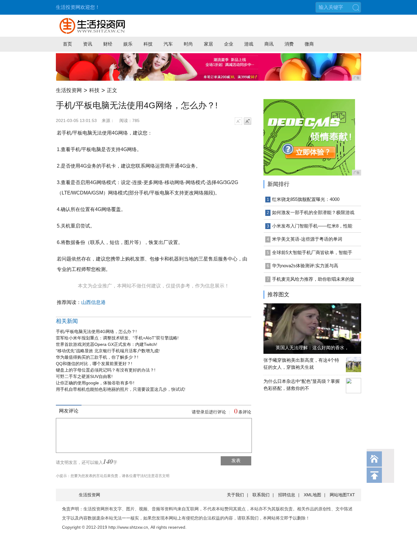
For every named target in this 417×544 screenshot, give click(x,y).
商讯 (269, 43)
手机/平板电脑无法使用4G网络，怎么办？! (96, 331)
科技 (148, 43)
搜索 (355, 7)
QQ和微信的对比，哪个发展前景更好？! (94, 363)
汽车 (168, 43)
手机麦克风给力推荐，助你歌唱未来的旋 (313, 279)
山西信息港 (93, 302)
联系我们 (261, 494)
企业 (228, 43)
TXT (351, 494)
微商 (309, 43)
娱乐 (127, 43)
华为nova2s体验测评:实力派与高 (305, 265)
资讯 (87, 43)
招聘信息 (286, 494)
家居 (208, 43)
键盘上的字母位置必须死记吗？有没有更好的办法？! (105, 370)
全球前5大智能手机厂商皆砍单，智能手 (312, 252)
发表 (236, 460)
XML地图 (312, 494)
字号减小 (238, 121)
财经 (107, 43)
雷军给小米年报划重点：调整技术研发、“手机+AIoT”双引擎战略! (117, 337)
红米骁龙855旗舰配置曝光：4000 (305, 199)
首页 (67, 43)
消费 (289, 43)
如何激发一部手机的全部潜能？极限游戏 (313, 212)
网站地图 (338, 494)
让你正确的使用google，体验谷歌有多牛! (95, 382)
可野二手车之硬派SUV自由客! (84, 376)
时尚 (188, 43)
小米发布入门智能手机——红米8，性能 (312, 225)
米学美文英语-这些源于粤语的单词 (307, 239)
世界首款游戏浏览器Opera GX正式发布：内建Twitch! (106, 344)
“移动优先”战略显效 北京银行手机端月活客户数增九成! (108, 350)
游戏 (248, 43)
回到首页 (374, 459)
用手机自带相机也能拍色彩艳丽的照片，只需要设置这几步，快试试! (120, 389)
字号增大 (247, 121)
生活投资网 (69, 90)
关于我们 (235, 494)
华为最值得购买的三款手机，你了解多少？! (97, 357)
